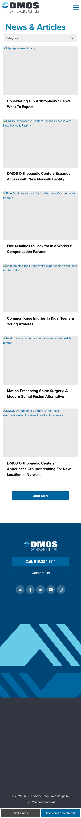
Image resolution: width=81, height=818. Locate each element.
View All (50, 802)
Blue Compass (34, 802)
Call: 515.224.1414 (40, 561)
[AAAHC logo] (40, 747)
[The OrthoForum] (40, 717)
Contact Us (40, 573)
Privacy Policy (40, 796)
